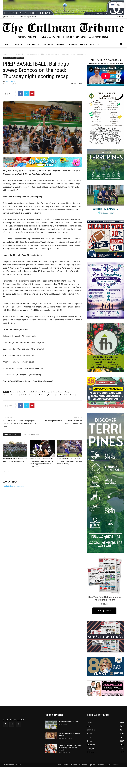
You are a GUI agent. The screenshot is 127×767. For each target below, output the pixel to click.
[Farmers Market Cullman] (105, 347)
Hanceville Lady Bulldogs (61, 392)
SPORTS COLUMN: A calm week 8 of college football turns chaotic (70, 748)
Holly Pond (20, 58)
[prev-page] (4, 471)
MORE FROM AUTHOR (31, 435)
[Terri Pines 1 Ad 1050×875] (105, 164)
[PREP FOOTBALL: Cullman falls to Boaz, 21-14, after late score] (15, 448)
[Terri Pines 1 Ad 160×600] (105, 482)
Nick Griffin (10, 82)
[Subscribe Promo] (105, 636)
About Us (116, 765)
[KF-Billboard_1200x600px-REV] (105, 666)
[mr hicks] (105, 688)
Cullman (6, 456)
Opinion (92, 765)
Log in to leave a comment (13, 486)
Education (73, 765)
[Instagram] (120, 16)
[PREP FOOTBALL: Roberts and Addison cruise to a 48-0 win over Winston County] (69, 448)
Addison (61, 456)
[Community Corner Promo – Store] (105, 392)
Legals (108, 765)
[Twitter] (122, 16)
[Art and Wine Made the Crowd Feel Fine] (51, 735)
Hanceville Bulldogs (43, 392)
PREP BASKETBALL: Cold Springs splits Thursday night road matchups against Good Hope (21, 423)
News (59, 765)
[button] (121, 44)
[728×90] (42, 162)
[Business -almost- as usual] (51, 725)
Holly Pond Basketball (11, 395)
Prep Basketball (62, 395)
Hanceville (20, 54)
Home (5, 54)
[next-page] (8, 471)
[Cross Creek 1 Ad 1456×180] (63, 7)
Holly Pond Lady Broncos (45, 395)
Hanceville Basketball (26, 392)
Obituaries (83, 765)
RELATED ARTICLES (12, 435)
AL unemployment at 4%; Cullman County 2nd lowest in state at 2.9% (63, 422)
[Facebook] (117, 16)
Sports (11, 54)
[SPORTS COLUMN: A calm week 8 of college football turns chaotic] (51, 748)
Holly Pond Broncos (27, 395)
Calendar (100, 765)
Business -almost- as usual (69, 722)
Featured (13, 392)
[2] (105, 200)
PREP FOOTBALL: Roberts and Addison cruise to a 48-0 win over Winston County (69, 461)
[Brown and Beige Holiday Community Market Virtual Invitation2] (105, 118)
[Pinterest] (32, 93)
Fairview (33, 456)
